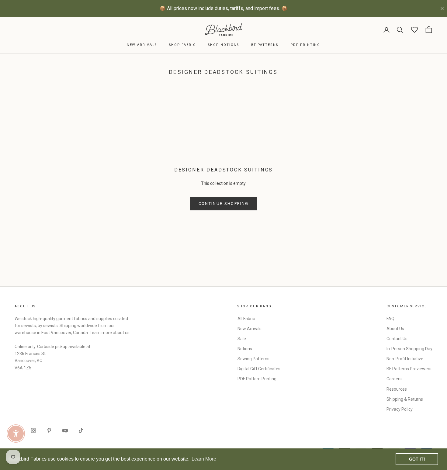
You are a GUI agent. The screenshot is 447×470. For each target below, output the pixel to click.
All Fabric (246, 318)
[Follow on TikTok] (81, 430)
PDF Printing (305, 45)
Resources (396, 389)
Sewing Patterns (253, 358)
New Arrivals (142, 45)
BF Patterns (264, 45)
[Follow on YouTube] (65, 430)
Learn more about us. (110, 332)
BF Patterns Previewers (408, 368)
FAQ (390, 318)
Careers (394, 378)
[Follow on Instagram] (33, 430)
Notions (244, 348)
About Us (395, 328)
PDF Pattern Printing (256, 378)
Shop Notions (223, 45)
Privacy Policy (399, 409)
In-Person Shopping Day (409, 348)
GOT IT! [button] (417, 459)
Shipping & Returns (404, 399)
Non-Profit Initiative (404, 358)
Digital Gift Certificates (258, 368)
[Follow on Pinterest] (49, 430)
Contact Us (396, 338)
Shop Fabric (182, 45)
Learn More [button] (204, 458)
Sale (241, 338)
